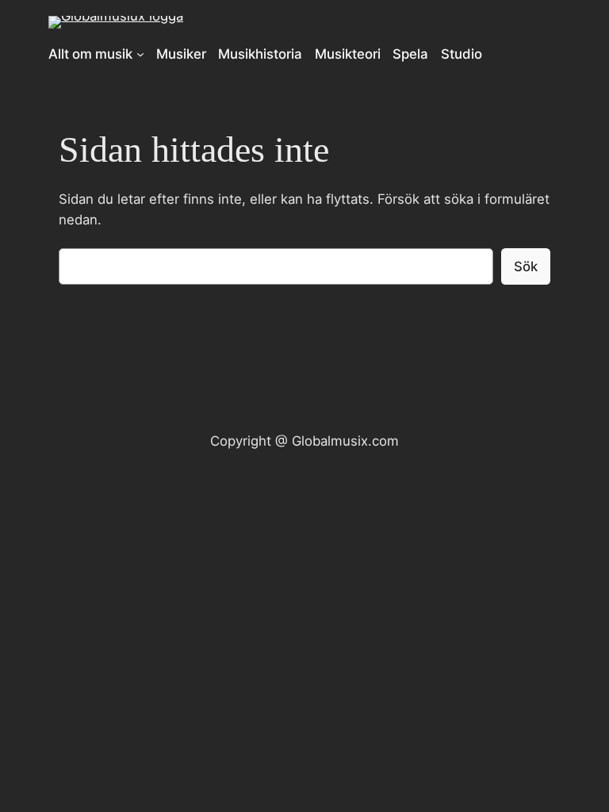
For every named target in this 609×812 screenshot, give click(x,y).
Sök (526, 266)
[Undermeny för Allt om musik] (140, 54)
